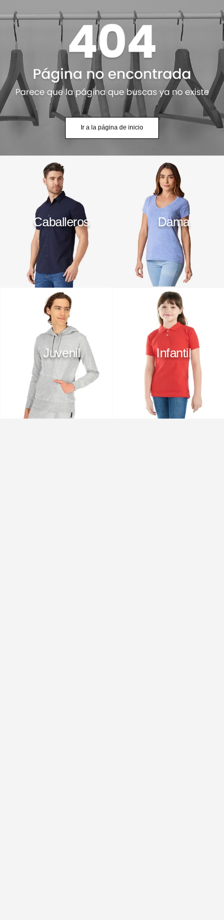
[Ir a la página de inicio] (112, 78)
